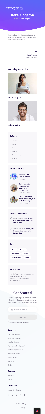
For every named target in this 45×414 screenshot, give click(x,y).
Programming (16, 155)
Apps (13, 250)
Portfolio (15, 151)
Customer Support (14, 334)
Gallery (14, 141)
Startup (14, 158)
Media (14, 144)
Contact (11, 379)
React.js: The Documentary (24, 176)
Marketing (15, 253)
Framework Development (16, 346)
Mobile (26, 253)
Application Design (14, 354)
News (13, 148)
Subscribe (22, 317)
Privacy (22, 408)
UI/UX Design (12, 357)
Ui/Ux (27, 257)
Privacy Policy (24, 322)
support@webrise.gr (14, 390)
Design (22, 250)
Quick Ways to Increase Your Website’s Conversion (24, 187)
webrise (13, 404)
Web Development (14, 342)
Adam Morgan (14, 97)
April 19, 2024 (23, 179)
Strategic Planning (14, 338)
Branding (11, 361)
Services (11, 375)
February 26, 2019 (24, 192)
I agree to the (19, 322)
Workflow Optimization (15, 350)
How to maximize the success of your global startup (27, 199)
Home (16, 19)
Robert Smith (14, 125)
